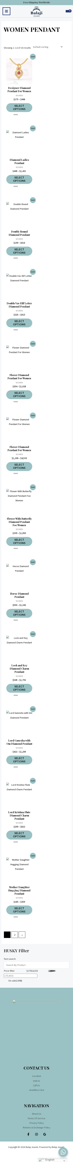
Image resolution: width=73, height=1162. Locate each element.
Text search (10, 46)
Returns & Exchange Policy (36, 1127)
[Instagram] (36, 1134)
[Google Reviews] (44, 1134)
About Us (36, 1113)
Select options (19, 107)
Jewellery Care (36, 1089)
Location (36, 1076)
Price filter (9, 970)
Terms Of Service (36, 1118)
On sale (15, 980)
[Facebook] (28, 1134)
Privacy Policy (36, 1122)
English (49, 1159)
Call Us (36, 1085)
